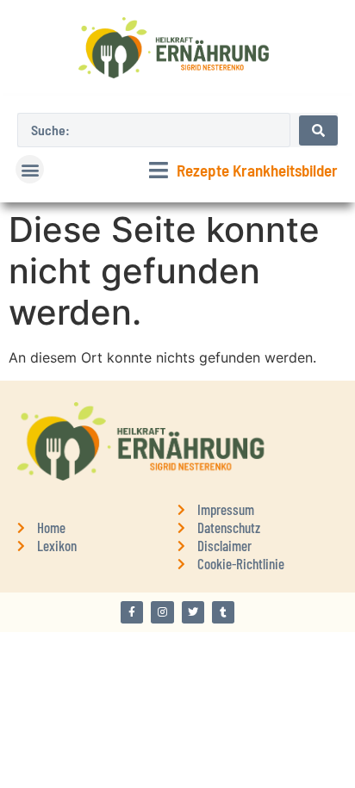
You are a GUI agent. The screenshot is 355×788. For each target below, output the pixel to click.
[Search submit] (318, 130)
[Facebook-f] (132, 612)
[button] (30, 169)
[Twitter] (193, 612)
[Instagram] (162, 612)
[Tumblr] (223, 612)
